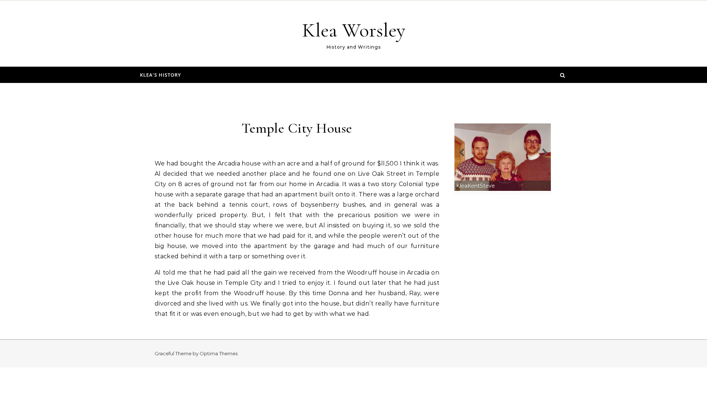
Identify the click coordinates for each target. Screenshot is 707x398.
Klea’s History (160, 74)
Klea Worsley (353, 30)
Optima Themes (219, 353)
